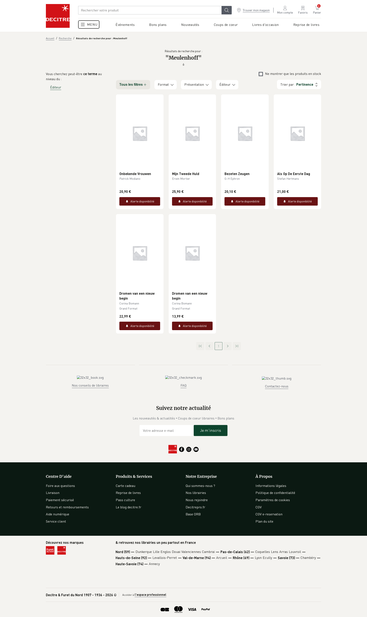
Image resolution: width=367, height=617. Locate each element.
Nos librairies (196, 493)
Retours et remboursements (67, 507)
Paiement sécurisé (60, 500)
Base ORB (193, 514)
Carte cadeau (125, 486)
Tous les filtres (131, 84)
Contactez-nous (276, 386)
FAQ (183, 385)
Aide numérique (57, 514)
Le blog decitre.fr (128, 507)
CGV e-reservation (268, 514)
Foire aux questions (60, 486)
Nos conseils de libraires (90, 385)
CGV (258, 507)
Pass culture (125, 500)
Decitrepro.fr (195, 507)
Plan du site (264, 521)
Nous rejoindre (197, 500)
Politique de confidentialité (275, 493)
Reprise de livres (128, 493)
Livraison (52, 493)
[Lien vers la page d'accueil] (58, 16)
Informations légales (270, 486)
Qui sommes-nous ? (200, 486)
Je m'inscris (210, 430)
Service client (56, 521)
